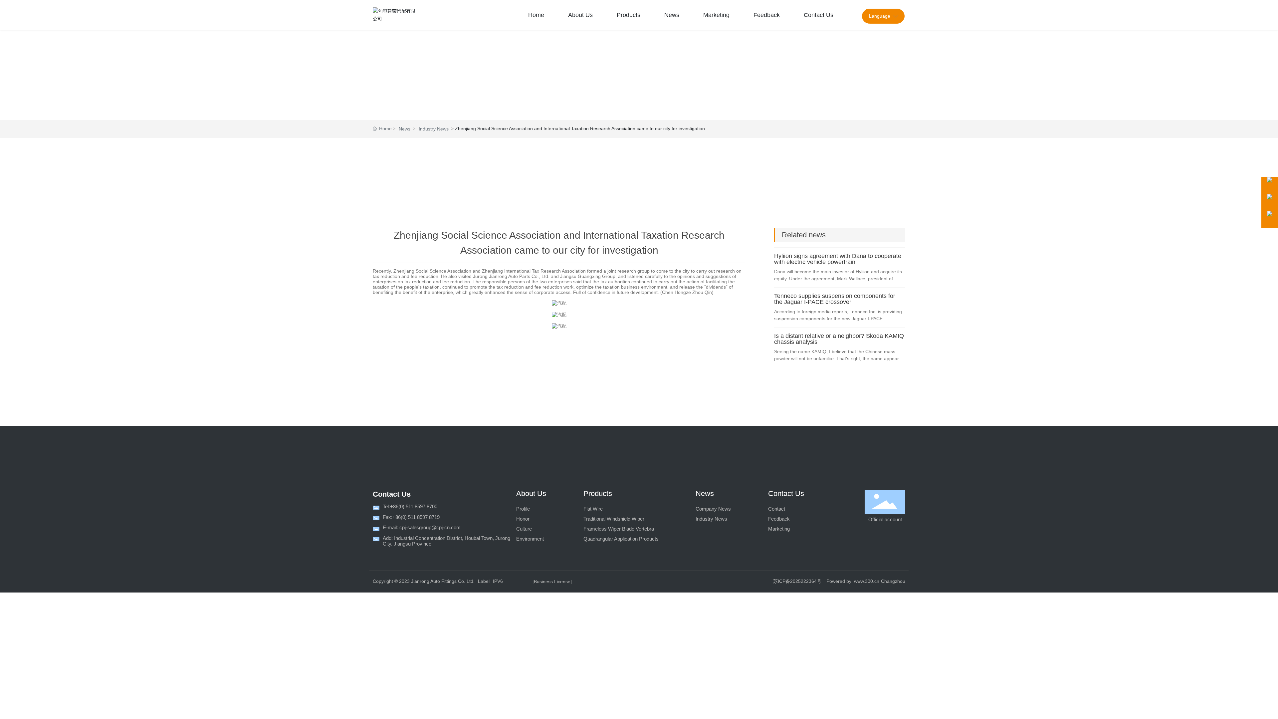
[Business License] (552, 581)
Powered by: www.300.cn (852, 581)
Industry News (434, 128)
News (404, 128)
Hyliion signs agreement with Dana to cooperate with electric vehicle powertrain (837, 259)
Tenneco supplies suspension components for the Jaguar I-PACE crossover (834, 299)
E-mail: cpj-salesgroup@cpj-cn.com (422, 527)
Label (484, 581)
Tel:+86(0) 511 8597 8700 (410, 506)
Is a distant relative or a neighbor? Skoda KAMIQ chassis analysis (839, 339)
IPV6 (498, 581)
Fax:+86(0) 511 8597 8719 (411, 517)
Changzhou (893, 581)
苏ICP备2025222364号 (797, 581)
